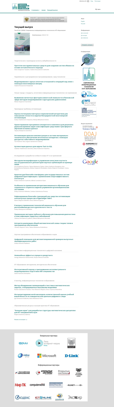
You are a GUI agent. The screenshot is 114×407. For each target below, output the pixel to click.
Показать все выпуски (20, 319)
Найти (98, 9)
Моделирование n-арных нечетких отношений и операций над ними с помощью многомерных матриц (44, 83)
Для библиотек (84, 37)
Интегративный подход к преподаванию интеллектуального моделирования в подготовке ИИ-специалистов (40, 270)
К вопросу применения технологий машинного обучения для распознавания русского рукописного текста (40, 206)
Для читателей (84, 33)
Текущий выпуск (52, 10)
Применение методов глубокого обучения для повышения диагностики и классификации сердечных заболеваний (44, 215)
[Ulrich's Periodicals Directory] (90, 144)
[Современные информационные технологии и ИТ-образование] (89, 89)
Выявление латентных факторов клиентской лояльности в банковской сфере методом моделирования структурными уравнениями (44, 99)
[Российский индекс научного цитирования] (90, 128)
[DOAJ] (90, 136)
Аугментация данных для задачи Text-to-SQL (33, 146)
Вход (92, 1)
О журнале (35, 10)
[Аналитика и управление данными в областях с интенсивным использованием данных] (89, 65)
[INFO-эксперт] (89, 105)
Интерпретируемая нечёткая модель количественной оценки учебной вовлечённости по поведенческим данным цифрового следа (44, 295)
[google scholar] (90, 162)
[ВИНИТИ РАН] (90, 153)
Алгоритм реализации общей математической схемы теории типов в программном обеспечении (43, 224)
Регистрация (97, 1)
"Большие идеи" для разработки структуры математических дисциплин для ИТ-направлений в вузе (45, 311)
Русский (83, 23)
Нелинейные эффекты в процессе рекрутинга (33, 255)
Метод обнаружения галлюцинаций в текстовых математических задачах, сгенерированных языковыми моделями (42, 286)
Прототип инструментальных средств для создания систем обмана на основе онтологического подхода (44, 67)
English (83, 21)
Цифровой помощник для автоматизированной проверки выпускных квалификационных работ (43, 240)
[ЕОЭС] (89, 97)
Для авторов (84, 35)
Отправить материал (87, 44)
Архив (44, 10)
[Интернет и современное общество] (89, 117)
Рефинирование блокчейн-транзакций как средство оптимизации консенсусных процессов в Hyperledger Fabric (42, 197)
